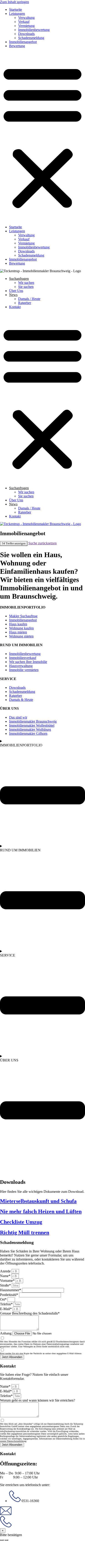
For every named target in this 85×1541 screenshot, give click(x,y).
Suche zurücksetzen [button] (42, 543)
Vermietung (26, 26)
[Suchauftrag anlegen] (6, 1540)
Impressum (8, 1165)
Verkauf (23, 22)
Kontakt (15, 307)
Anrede (6, 1271)
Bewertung (17, 46)
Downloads (26, 34)
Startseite (15, 9)
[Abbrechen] (2, 1540)
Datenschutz (27, 1165)
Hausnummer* (11, 1290)
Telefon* (7, 1304)
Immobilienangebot (23, 42)
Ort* (3, 1299)
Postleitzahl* (9, 1295)
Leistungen (17, 13)
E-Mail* (6, 1309)
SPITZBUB (9, 1172)
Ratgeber (24, 303)
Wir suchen (26, 283)
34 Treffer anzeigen (14, 543)
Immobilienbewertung (34, 30)
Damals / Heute (29, 299)
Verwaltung (26, 18)
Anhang (6, 1333)
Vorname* (8, 1280)
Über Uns (16, 291)
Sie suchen (26, 287)
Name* (5, 1276)
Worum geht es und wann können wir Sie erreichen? (37, 1400)
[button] (42, 137)
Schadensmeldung (31, 38)
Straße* (6, 1285)
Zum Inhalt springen (14, 2)
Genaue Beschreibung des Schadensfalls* (30, 1313)
